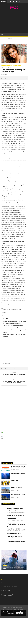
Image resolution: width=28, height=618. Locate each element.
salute (18, 65)
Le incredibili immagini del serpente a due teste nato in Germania (14, 375)
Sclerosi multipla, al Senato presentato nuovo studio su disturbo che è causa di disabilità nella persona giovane (16, 536)
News (14, 65)
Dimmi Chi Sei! (14, 480)
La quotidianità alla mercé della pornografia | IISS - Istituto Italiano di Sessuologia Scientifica (16, 522)
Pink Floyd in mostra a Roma (18, 473)
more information (10, 612)
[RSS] (19, 1)
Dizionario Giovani (7, 65)
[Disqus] (14, 408)
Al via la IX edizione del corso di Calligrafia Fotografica (15, 509)
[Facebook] (10, 1)
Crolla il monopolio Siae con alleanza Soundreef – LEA (18, 467)
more (26, 78)
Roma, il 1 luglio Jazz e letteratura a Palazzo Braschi (18, 488)
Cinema (5, 565)
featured (7, 363)
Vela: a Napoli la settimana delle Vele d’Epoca (18, 495)
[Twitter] (13, 1)
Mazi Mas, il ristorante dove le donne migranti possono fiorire (14, 381)
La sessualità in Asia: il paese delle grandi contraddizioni (16, 525)
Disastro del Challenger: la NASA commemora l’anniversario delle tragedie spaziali (15, 517)
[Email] (16, 1)
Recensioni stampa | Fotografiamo (15, 507)
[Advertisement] (14, 21)
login (4, 1)
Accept (19, 613)
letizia (10, 67)
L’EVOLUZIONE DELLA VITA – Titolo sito (15, 540)
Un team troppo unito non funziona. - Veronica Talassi (16, 513)
